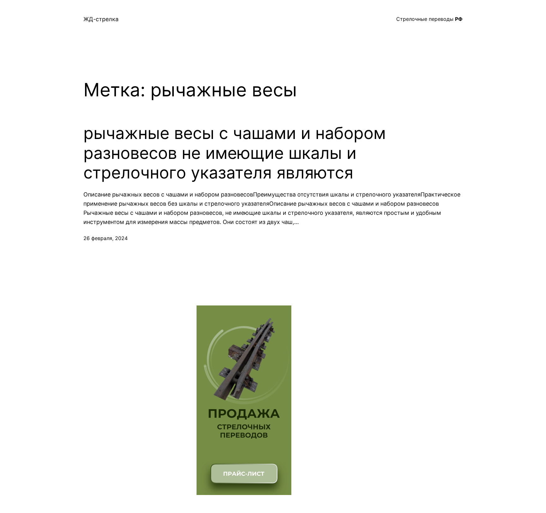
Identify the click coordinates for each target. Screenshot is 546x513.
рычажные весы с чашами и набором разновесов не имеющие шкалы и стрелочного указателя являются (234, 153)
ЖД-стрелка (100, 19)
